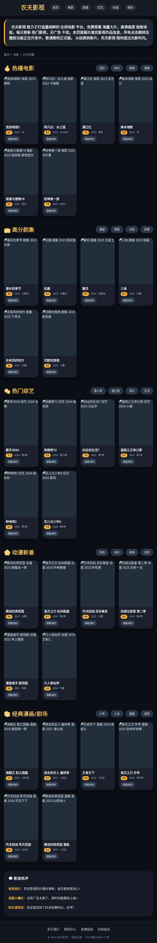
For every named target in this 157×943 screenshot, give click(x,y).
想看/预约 (13, 139)
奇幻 (117, 552)
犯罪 (147, 229)
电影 (71, 7)
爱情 (117, 229)
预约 (130, 7)
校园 (132, 552)
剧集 (86, 7)
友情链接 (87, 929)
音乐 (132, 391)
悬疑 (102, 229)
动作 (102, 68)
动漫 (115, 7)
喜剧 (147, 68)
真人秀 (98, 391)
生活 (147, 391)
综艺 (100, 7)
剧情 (132, 68)
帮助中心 (70, 929)
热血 (102, 552)
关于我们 (53, 929)
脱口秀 (116, 391)
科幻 (117, 68)
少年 (102, 714)
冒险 (147, 714)
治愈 (147, 552)
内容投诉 (104, 929)
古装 (132, 229)
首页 (56, 7)
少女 (117, 714)
